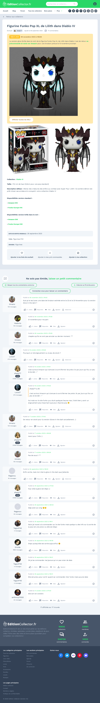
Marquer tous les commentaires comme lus (19, 285)
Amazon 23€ (13, 219)
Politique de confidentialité (11, 693)
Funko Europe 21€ (15, 208)
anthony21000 (18, 597)
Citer (48, 310)
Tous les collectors (35, 11)
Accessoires (7, 669)
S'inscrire (29, 664)
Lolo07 (12, 357)
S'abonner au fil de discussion (84, 285)
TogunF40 (17, 528)
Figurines (18, 244)
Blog (14, 11)
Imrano (12, 304)
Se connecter (31, 666)
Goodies (5, 672)
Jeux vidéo (6, 658)
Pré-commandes (32, 653)
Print (4, 666)
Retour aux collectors (14, 17)
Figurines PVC (18, 239)
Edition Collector (8, 685)
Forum (22, 11)
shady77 (19, 30)
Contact (5, 688)
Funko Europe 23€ (15, 224)
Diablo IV (19, 179)
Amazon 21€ (13, 203)
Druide (17, 547)
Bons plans (48, 11)
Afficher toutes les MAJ (21, 120)
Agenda (29, 658)
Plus (58, 11)
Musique (5, 677)
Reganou (12, 476)
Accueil (5, 11)
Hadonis (17, 323)
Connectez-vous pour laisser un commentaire (50, 291)
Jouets (5, 675)
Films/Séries (7, 661)
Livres (5, 664)
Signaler (56, 310)
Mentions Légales (8, 691)
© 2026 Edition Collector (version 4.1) (15, 699)
